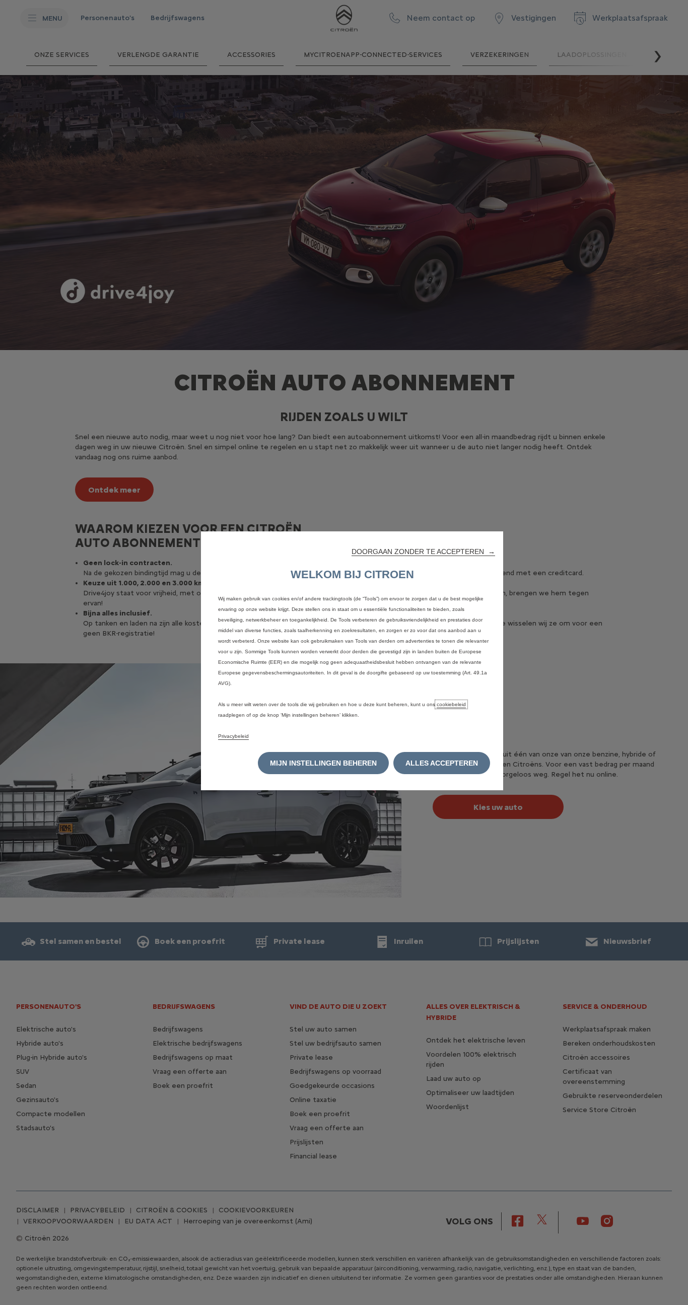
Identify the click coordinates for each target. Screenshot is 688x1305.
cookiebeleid (451, 704)
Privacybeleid (233, 736)
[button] (423, 551)
